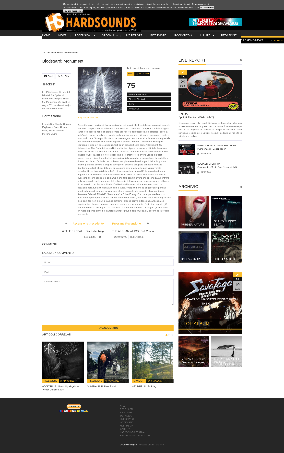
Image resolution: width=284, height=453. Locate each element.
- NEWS (122, 406)
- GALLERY (124, 429)
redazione (229, 35)
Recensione (50, 381)
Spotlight (139, 381)
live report (133, 35)
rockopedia (183, 35)
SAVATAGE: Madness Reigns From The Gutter (211, 301)
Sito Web (65, 76)
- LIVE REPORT (126, 419)
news (62, 35)
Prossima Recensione (127, 223)
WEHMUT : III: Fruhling (144, 386)
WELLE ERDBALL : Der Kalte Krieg (83, 231)
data (130, 74)
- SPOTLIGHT (125, 412)
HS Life (205, 35)
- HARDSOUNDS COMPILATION (134, 435)
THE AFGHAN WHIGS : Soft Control (133, 231)
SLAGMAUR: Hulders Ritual (101, 386)
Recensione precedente (88, 223)
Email (50, 76)
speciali (108, 35)
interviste (158, 35)
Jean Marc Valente (150, 68)
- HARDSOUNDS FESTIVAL (132, 432)
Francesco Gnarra (146, 445)
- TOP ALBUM (125, 416)
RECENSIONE (89, 237)
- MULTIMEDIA (126, 426)
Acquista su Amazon (88, 117)
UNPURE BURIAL (225, 259)
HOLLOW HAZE (190, 259)
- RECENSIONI (126, 409)
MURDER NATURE (192, 224)
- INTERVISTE (126, 422)
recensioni (83, 35)
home (46, 35)
